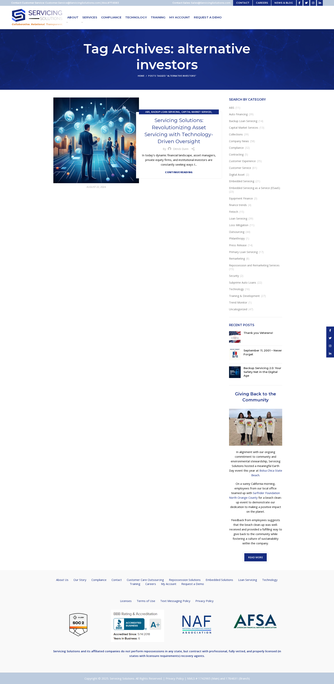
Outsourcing (236, 232)
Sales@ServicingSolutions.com (210, 2)
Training (135, 584)
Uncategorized (238, 309)
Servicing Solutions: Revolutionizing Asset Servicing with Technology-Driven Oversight (178, 130)
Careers (150, 584)
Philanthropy (237, 238)
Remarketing (237, 258)
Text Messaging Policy (175, 601)
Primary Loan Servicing (243, 252)
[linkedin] (320, 3)
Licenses (126, 601)
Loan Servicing (238, 218)
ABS (147, 112)
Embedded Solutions (219, 580)
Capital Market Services (196, 112)
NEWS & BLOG (283, 2)
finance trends (238, 205)
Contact (117, 580)
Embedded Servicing (241, 181)
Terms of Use (146, 601)
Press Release (238, 245)
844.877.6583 (110, 2)
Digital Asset (237, 174)
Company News (239, 141)
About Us (62, 580)
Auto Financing (238, 114)
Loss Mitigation (238, 225)
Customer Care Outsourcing (145, 580)
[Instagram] (313, 3)
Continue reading (179, 172)
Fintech (233, 212)
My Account (168, 584)
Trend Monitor (238, 302)
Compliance (236, 148)
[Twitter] (306, 3)
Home (141, 75)
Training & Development (244, 296)
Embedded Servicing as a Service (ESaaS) (254, 188)
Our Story (79, 580)
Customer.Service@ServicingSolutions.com (72, 2)
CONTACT (242, 2)
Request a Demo (192, 584)
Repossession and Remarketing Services (254, 265)
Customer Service (240, 168)
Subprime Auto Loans (242, 282)
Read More (255, 557)
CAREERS (262, 2)
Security (234, 276)
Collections (236, 134)
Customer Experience (242, 161)
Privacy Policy (204, 601)
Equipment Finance (241, 198)
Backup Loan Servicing (165, 112)
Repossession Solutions (185, 580)
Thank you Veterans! (258, 333)
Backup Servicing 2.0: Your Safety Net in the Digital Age (262, 371)
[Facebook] (299, 3)
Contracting (236, 154)
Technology (236, 289)
